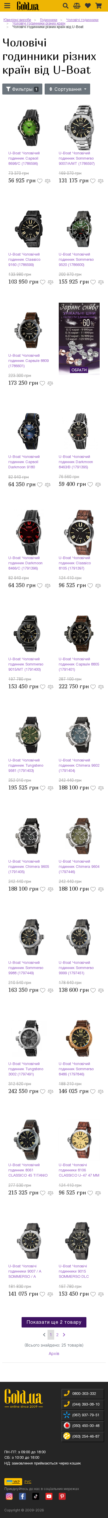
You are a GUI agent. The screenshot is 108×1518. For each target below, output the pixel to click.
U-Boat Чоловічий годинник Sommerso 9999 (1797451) (76, 968)
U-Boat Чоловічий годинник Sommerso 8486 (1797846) (76, 1069)
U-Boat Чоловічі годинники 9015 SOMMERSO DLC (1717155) (74, 1272)
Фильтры (24, 89)
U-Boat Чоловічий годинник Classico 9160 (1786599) (24, 260)
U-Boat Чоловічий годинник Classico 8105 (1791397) (75, 563)
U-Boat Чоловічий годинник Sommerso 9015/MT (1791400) (25, 665)
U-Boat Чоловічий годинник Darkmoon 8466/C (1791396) (25, 563)
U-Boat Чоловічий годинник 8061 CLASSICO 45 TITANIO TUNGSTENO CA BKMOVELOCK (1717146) (28, 1171)
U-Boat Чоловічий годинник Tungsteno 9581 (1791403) (25, 766)
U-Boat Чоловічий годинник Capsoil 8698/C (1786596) (24, 159)
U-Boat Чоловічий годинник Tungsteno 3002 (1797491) (25, 1069)
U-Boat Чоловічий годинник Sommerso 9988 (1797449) (25, 968)
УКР (16, 1482)
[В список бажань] (40, 180)
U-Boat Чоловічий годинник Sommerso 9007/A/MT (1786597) (77, 159)
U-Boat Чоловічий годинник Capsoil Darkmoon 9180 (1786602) (24, 462)
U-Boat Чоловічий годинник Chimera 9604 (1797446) (79, 867)
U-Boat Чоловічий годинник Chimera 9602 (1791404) (79, 766)
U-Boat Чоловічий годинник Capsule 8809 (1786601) (28, 361)
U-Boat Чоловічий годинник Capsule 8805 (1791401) (79, 665)
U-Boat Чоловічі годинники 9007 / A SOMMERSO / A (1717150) (24, 1272)
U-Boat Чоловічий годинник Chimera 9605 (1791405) (28, 867)
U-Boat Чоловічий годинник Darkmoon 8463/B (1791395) (76, 462)
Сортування (68, 89)
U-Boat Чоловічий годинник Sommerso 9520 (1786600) (76, 260)
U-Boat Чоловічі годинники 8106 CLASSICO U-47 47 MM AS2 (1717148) (79, 1171)
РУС (27, 1482)
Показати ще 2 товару (54, 1323)
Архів (54, 1353)
